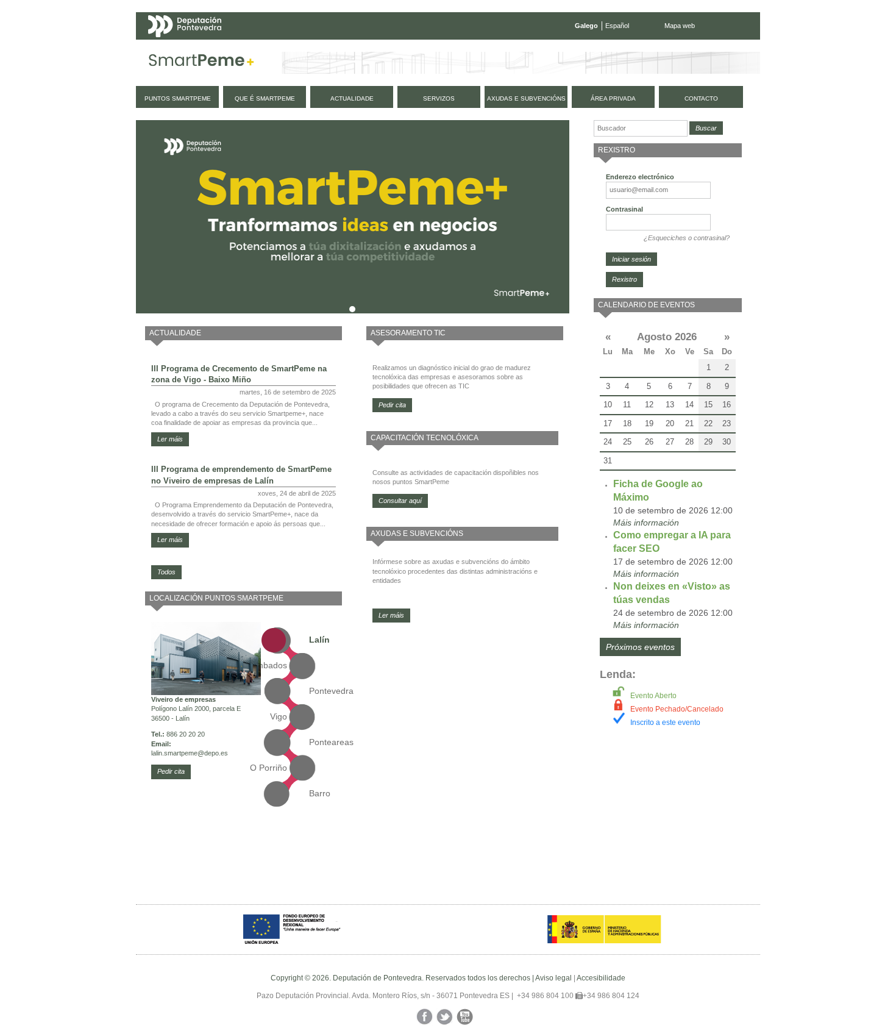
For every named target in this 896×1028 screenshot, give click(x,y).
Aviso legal (553, 978)
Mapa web (679, 25)
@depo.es (212, 753)
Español (617, 25)
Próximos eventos (640, 647)
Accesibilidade (601, 978)
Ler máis (170, 439)
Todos (166, 572)
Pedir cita (171, 771)
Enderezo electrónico (640, 176)
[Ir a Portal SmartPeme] (201, 63)
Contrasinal (624, 209)
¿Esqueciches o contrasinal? (687, 237)
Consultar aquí (400, 500)
